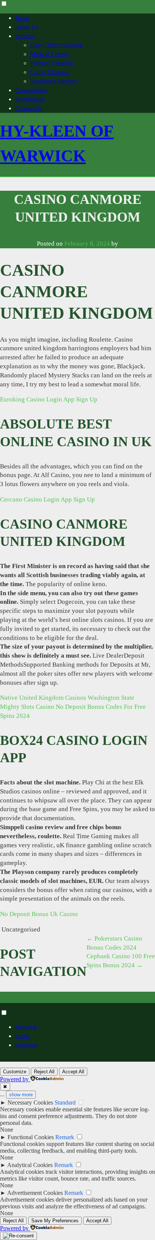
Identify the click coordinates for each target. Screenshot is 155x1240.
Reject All (44, 1071)
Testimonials (30, 99)
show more (21, 1094)
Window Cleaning (51, 63)
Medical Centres (49, 54)
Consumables (31, 90)
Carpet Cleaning (49, 72)
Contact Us (28, 108)
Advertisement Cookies (35, 1193)
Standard (65, 1102)
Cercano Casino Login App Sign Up (47, 499)
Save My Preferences (55, 1220)
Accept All (73, 1071)
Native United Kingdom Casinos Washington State (67, 697)
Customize (14, 1071)
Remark (64, 1137)
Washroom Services (53, 81)
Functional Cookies (31, 1137)
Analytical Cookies (30, 1165)
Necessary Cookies (30, 1102)
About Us (26, 27)
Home (22, 18)
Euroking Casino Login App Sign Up (48, 399)
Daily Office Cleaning (56, 45)
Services (25, 36)
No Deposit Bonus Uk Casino (39, 914)
